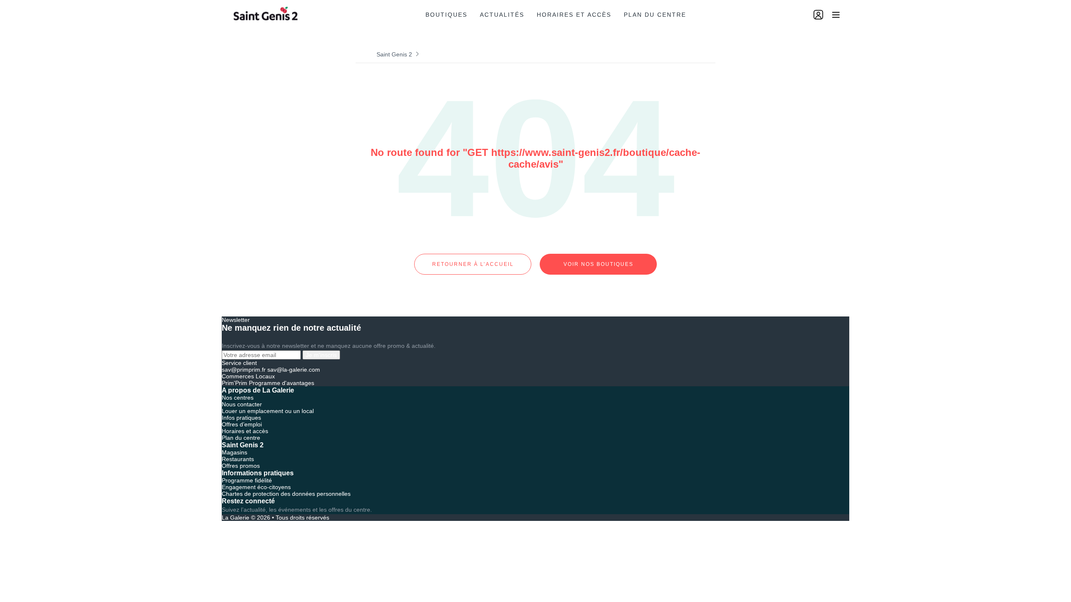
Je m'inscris (321, 355)
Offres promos (241, 465)
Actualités (502, 14)
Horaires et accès (574, 14)
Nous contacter (242, 404)
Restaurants (238, 459)
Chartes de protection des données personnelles (286, 493)
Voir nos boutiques (598, 264)
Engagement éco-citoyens (256, 487)
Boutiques (446, 14)
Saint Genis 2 (394, 54)
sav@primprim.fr (244, 369)
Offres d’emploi (242, 424)
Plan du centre (655, 14)
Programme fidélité (247, 480)
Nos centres (238, 397)
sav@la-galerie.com (293, 369)
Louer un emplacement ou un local (268, 411)
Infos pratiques (241, 417)
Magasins (234, 452)
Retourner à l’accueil (473, 264)
